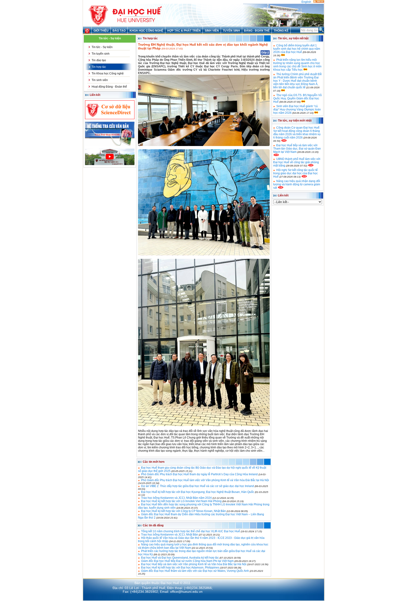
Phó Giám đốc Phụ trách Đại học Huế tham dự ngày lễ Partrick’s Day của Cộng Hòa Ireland (199, 474)
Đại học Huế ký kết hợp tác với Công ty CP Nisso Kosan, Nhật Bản (183, 511)
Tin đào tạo (99, 60)
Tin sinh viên (100, 80)
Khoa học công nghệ (146, 30)
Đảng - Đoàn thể (257, 30)
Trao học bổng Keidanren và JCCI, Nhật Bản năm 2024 (176, 497)
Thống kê (281, 30)
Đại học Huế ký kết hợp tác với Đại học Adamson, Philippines (180, 567)
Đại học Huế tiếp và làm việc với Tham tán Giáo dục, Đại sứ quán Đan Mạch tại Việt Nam (297, 149)
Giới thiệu (101, 30)
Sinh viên (212, 30)
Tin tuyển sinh (101, 53)
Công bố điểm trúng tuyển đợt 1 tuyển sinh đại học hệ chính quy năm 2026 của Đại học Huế (296, 49)
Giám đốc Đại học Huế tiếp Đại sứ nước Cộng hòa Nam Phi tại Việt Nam (187, 561)
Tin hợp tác (99, 67)
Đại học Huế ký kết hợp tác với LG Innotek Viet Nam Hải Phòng (181, 501)
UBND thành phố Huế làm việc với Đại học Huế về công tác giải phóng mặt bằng (296, 162)
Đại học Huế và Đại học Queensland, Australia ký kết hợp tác (180, 557)
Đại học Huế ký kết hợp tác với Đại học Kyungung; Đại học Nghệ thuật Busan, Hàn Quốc (197, 492)
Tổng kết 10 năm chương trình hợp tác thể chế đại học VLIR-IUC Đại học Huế (190, 531)
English (306, 2)
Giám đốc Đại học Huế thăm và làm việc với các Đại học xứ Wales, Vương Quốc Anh (195, 571)
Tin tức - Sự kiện (102, 47)
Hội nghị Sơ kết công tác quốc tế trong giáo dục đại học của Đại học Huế (295, 173)
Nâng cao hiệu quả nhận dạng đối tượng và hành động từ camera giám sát (296, 184)
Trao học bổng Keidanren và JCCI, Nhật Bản (169, 534)
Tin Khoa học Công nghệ (108, 73)
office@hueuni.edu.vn (186, 591)
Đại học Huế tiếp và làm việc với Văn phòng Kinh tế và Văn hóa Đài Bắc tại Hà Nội (193, 564)
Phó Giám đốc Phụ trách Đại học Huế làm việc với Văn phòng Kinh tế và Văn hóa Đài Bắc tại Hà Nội (205, 480)
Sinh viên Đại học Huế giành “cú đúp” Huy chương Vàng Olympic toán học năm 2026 (297, 109)
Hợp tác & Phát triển (184, 30)
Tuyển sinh (231, 30)
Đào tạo (119, 30)
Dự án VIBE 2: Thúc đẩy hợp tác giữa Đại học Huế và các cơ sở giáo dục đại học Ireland (197, 486)
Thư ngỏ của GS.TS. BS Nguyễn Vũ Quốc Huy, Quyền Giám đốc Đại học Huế (297, 98)
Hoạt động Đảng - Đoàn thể (109, 86)
